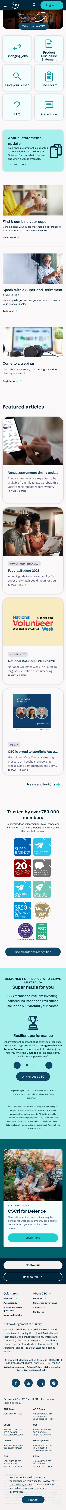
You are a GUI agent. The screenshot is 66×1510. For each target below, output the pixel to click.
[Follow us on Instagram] (54, 1383)
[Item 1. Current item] (27, 1065)
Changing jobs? (12, 1402)
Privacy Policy (34, 1367)
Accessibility (10, 1303)
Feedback (9, 1298)
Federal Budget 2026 (24, 571)
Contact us (38, 1312)
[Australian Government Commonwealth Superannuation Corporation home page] (15, 5)
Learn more (19, 164)
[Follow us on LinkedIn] (41, 1383)
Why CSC (38, 1298)
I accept (33, 1500)
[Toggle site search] (35, 5)
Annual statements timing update (33, 473)
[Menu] (5, 6)
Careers (37, 1307)
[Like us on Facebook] (16, 1383)
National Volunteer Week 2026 (31, 661)
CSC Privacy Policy (21, 1484)
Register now (10, 381)
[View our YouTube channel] (28, 1383)
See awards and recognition (33, 952)
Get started (9, 237)
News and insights (41, 784)
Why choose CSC (33, 26)
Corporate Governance (45, 1303)
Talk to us (8, 311)
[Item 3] (39, 1065)
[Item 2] (33, 1065)
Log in (52, 6)
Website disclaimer (14, 1367)
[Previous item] (17, 1065)
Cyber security (52, 1367)
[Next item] (48, 1065)
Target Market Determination (32, 1370)
